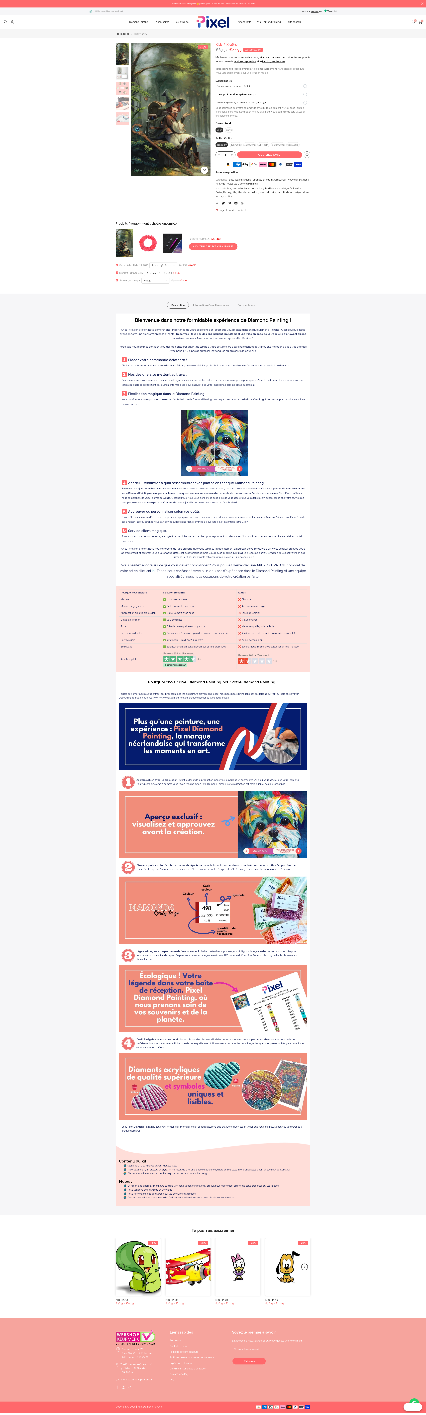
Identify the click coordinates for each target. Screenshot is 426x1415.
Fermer (3, 3)
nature (305, 192)
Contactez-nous (178, 1346)
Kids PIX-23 (172, 1299)
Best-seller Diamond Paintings (245, 179)
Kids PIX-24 (221, 1299)
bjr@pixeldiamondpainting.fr (111, 11)
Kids (274, 192)
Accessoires (162, 22)
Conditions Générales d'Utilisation (188, 1368)
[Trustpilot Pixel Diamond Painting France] (182, 659)
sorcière (227, 196)
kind (280, 192)
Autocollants (244, 22)
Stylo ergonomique (129, 280)
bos (229, 188)
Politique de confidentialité (184, 1352)
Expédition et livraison (181, 1363)
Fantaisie (275, 179)
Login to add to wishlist (232, 210)
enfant (290, 188)
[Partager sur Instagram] (123, 1387)
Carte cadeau (294, 22)
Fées (284, 179)
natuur (218, 196)
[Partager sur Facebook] (216, 203)
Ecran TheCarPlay (179, 1374)
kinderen (288, 192)
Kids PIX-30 (271, 1299)
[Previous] (136, 109)
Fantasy (227, 192)
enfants (299, 188)
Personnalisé (182, 22)
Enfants (266, 179)
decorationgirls (259, 188)
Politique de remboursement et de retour (192, 1357)
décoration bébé (277, 188)
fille (234, 192)
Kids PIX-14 (122, 1299)
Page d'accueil (123, 34)
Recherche (175, 1340)
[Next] (204, 109)
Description (178, 305)
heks (268, 192)
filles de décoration (247, 192)
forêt (261, 192)
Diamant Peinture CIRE (131, 272)
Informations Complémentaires (211, 305)
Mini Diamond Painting (269, 22)
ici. (154, 571)
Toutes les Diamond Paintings (242, 183)
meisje (297, 192)
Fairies (218, 192)
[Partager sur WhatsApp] (242, 203)
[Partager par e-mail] (235, 203)
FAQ (172, 1380)
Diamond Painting (138, 22)
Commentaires (246, 305)
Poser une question (226, 172)
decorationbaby (241, 188)
